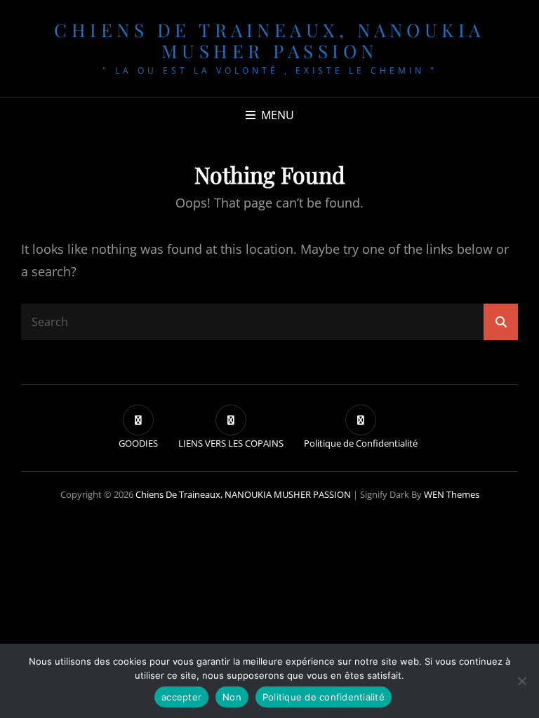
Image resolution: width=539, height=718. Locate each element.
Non (231, 697)
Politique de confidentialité (323, 697)
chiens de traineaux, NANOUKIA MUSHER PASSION (269, 40)
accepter (181, 697)
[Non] (521, 681)
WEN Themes (451, 494)
